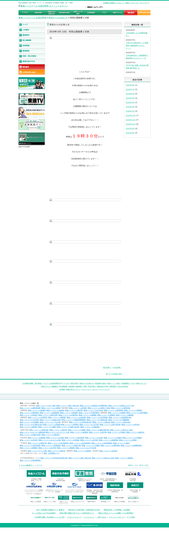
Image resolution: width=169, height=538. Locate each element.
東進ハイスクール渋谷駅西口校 (120, 417)
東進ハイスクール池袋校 (116, 413)
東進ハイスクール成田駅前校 (131, 445)
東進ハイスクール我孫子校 (37, 443)
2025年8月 (130, 133)
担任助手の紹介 (100, 383)
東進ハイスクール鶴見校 (79, 432)
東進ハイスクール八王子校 (89, 425)
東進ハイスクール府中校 (130, 425)
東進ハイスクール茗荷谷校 (120, 408)
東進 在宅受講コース (51, 453)
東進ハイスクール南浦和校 (108, 440)
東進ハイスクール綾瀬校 (36, 410)
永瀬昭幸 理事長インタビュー (113, 3)
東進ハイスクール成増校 (106, 415)
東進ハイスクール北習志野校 (30, 445)
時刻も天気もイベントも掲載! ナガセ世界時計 (116, 513)
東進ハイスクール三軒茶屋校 (97, 417)
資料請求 (113, 386)
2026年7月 (130, 89)
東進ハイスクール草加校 (70, 440)
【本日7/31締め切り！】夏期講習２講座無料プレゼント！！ (137, 45)
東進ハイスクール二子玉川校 (50, 422)
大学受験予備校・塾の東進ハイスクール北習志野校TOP (42, 383)
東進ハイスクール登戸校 (98, 432)
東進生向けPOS (102, 386)
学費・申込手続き (89, 386)
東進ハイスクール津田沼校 (110, 445)
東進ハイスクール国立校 (101, 422)
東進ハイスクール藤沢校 (135, 432)
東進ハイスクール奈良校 (108, 451)
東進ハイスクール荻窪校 (28, 415)
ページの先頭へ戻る (115, 374)
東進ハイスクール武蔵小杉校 (30, 435)
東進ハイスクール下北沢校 (29, 420)
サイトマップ (144, 3)
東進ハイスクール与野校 (128, 440)
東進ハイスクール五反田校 (76, 417)
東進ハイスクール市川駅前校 (58, 443)
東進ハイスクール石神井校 (68, 415)
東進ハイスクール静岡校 (82, 451)
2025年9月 (130, 128)
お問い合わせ (102, 517)
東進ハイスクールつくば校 (37, 451)
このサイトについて (74, 517)
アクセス (66, 383)
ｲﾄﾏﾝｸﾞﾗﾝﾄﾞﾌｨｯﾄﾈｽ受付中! (33, 494)
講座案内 (55, 386)
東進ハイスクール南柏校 (65, 448)
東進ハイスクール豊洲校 (133, 410)
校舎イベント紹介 (113, 383)
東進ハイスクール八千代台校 (86, 448)
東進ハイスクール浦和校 (36, 438)
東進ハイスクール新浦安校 (51, 445)
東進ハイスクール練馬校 (124, 415)
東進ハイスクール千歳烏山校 (97, 420)
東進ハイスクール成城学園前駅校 (74, 420)
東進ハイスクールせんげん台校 (49, 440)
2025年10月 (131, 124)
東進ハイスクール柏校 (121, 443)
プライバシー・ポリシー (90, 389)
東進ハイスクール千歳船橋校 (119, 420)
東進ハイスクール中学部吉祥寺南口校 (53, 458)
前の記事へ (107, 367)
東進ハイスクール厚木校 (58, 430)
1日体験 (62, 389)
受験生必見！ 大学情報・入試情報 (117, 510)
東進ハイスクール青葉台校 (38, 430)
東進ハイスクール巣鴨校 (87, 415)
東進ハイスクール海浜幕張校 (101, 443)
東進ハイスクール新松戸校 (71, 445)
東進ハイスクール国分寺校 (120, 422)
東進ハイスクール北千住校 (93, 410)
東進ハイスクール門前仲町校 (89, 413)
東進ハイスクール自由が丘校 (50, 420)
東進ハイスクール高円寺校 (47, 415)
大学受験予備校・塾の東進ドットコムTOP (49, 517)
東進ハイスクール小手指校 (131, 438)
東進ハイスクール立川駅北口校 (31, 425)
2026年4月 (130, 102)
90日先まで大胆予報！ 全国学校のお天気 (84, 510)
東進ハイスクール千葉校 (90, 445)
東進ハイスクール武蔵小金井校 (68, 427)
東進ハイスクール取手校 (56, 451)
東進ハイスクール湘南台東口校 (98, 430)
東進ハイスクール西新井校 (29, 413)
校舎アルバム (141, 383)
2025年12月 (131, 115)
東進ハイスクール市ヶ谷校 (45, 406)
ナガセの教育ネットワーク (31, 465)
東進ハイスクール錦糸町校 (113, 410)
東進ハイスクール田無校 (52, 425)
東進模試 (79, 386)
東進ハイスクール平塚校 (116, 432)
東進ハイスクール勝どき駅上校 (68, 406)
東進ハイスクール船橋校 (28, 448)
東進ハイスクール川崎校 (77, 430)
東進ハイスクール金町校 (55, 410)
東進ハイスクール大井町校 (37, 417)
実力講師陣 (63, 386)
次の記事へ (117, 367)
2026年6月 (130, 94)
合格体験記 (125, 383)
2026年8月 (130, 85)
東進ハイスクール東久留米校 (110, 425)
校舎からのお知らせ (58, 18)
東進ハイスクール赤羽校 (78, 408)
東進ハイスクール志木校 (28, 440)
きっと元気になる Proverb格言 (44, 513)
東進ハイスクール (132, 3)
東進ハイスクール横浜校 (50, 435)
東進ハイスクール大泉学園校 (137, 413)
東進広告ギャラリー (26, 143)
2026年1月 (130, 111)
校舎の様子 (75, 383)
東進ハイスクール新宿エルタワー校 (121, 406)
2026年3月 (130, 107)
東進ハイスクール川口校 (94, 438)
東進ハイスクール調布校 (69, 425)
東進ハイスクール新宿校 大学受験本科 (93, 406)
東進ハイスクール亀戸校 (74, 410)
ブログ (132, 383)
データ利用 (131, 517)
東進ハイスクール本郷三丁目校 (99, 408)
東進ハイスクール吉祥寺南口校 (80, 422)
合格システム (45, 386)
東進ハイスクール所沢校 (89, 440)
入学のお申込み (122, 386)
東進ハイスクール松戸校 (47, 448)
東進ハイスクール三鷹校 (47, 427)
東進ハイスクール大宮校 (55, 438)
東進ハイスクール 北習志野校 (32, 18)
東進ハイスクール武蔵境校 (89, 427)
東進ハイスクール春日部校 (74, 438)
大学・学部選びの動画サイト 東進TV (50, 510)
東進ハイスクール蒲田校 (57, 417)
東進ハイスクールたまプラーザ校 (57, 432)
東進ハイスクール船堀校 (69, 413)
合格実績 (71, 386)
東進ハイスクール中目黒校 (29, 422)
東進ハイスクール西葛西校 (49, 413)
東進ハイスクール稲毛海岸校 (80, 443)
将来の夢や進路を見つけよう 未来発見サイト (77, 513)
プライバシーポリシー (117, 517)
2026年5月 (130, 98)
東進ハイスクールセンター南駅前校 (32, 432)
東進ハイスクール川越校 (112, 438)
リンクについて (89, 517)
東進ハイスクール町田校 (28, 427)
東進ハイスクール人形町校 (51, 408)
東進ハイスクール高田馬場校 (30, 408)
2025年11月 (131, 120)
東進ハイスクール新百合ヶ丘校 (121, 430)
